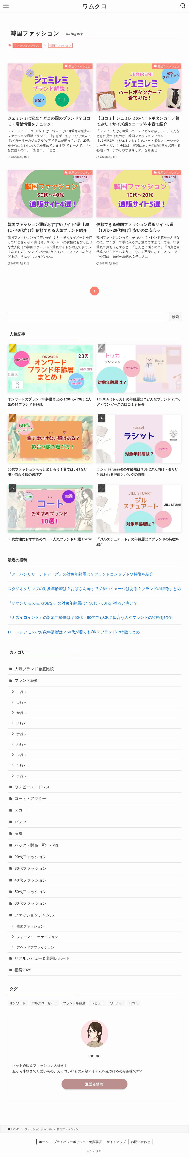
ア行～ (21, 691)
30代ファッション (31, 868)
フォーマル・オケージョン (37, 936)
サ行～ (21, 712)
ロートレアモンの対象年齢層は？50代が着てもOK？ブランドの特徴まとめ (74, 632)
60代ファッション (31, 903)
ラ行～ (21, 775)
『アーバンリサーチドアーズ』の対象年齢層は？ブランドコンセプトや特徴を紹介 (80, 574)
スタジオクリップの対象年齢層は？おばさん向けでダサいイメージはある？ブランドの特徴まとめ (94, 588)
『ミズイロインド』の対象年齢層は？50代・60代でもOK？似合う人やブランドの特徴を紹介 (90, 617)
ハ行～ (21, 743)
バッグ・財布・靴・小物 (36, 845)
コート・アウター (30, 798)
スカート (22, 810)
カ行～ (21, 701)
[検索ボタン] (183, 6)
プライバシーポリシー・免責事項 (78, 1141)
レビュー (97, 1003)
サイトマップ (116, 1141)
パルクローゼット (44, 1003)
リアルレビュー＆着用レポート (42, 958)
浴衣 (18, 833)
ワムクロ (94, 6)
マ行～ (21, 754)
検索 (175, 316)
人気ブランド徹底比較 (34, 668)
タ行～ (21, 723)
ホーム (43, 1141)
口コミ (133, 1003)
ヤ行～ (21, 765)
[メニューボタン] (6, 6)
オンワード (18, 1003)
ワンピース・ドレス (32, 787)
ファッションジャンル (27, 45)
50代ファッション (31, 891)
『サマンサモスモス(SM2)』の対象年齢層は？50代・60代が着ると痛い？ (72, 603)
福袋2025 (23, 970)
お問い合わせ (140, 1141)
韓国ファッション (30, 926)
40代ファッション (31, 880)
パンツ (20, 821)
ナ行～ (21, 733)
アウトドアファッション (35, 947)
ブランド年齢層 (74, 1003)
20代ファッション (31, 856)
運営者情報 (94, 1083)
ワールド (116, 1003)
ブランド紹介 (26, 680)
